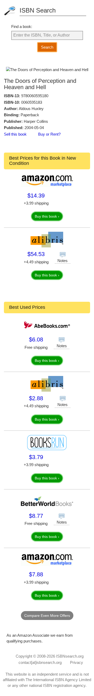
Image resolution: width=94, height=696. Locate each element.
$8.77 (36, 516)
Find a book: (21, 26)
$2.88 (36, 398)
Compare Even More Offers (47, 615)
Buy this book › (47, 216)
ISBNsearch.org (70, 656)
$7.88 (36, 574)
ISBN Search (38, 10)
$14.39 (36, 195)
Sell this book (15, 134)
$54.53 (36, 254)
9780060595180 (34, 96)
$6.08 (36, 339)
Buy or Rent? (49, 134)
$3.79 (36, 457)
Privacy (76, 662)
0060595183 (31, 102)
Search (47, 47)
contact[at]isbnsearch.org (40, 662)
